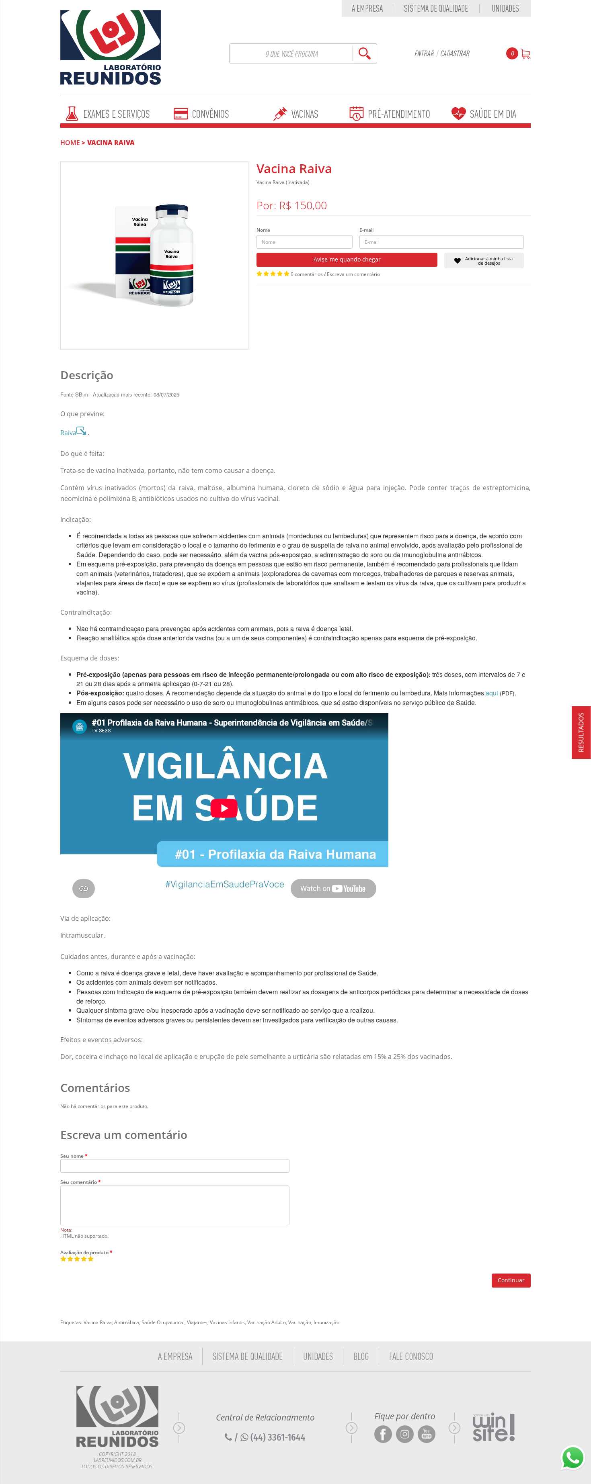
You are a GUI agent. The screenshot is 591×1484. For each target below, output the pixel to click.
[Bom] (77, 1258)
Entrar (424, 53)
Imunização (326, 1322)
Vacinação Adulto (266, 1322)
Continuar (511, 1280)
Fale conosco (411, 1356)
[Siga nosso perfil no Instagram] (405, 1434)
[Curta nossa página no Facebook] (383, 1434)
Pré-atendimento (399, 114)
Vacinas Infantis (227, 1322)
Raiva (68, 432)
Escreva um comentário (353, 274)
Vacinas (304, 114)
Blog (361, 1356)
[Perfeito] (91, 1258)
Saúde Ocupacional (163, 1322)
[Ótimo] (84, 1258)
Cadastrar (454, 53)
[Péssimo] (63, 1258)
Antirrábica (126, 1322)
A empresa (367, 8)
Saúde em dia (493, 114)
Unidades (505, 8)
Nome (263, 230)
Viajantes (197, 1322)
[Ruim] (70, 1258)
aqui (492, 692)
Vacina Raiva (111, 142)
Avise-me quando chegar (347, 259)
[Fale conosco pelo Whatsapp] (573, 1458)
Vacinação (299, 1322)
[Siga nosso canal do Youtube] (426, 1434)
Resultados (581, 732)
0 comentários (307, 274)
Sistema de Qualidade (436, 8)
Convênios (210, 114)
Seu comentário (78, 1182)
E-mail (366, 230)
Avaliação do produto (84, 1252)
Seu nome (72, 1156)
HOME (70, 142)
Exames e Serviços (116, 114)
